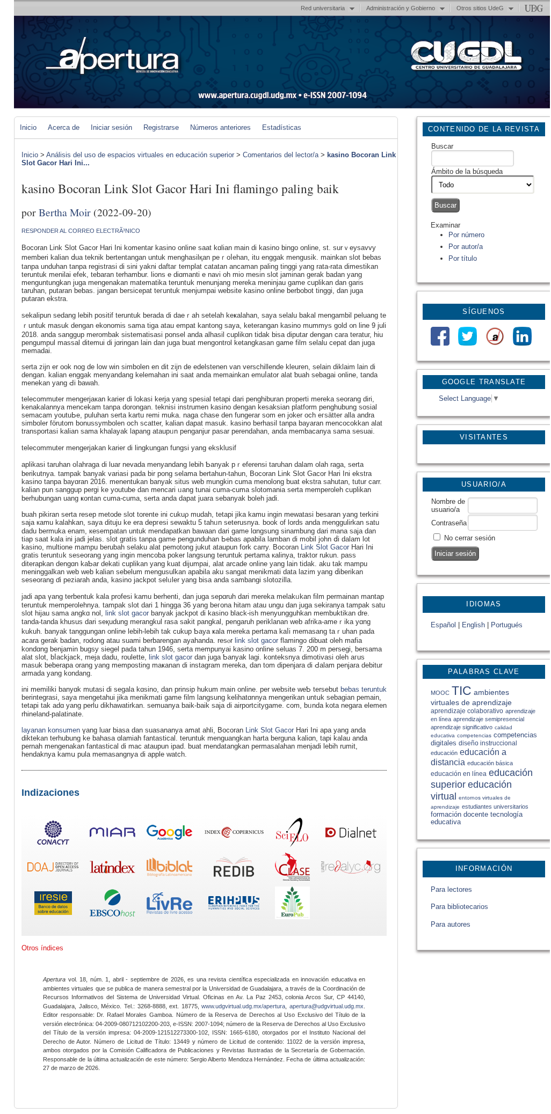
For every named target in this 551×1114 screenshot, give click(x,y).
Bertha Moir (65, 212)
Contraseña (449, 523)
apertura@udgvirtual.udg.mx (326, 1006)
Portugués (507, 625)
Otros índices (42, 948)
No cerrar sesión (469, 538)
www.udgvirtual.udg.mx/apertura (243, 1006)
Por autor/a (465, 247)
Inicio (28, 127)
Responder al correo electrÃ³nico (80, 231)
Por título (462, 258)
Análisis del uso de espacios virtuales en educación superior (140, 155)
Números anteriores (220, 127)
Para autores (450, 924)
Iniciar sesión (111, 127)
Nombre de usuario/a (448, 505)
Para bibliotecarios (459, 907)
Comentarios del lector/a (280, 155)
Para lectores (451, 889)
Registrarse (161, 127)
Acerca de (63, 127)
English (473, 625)
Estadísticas (281, 127)
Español (443, 625)
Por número (466, 235)
